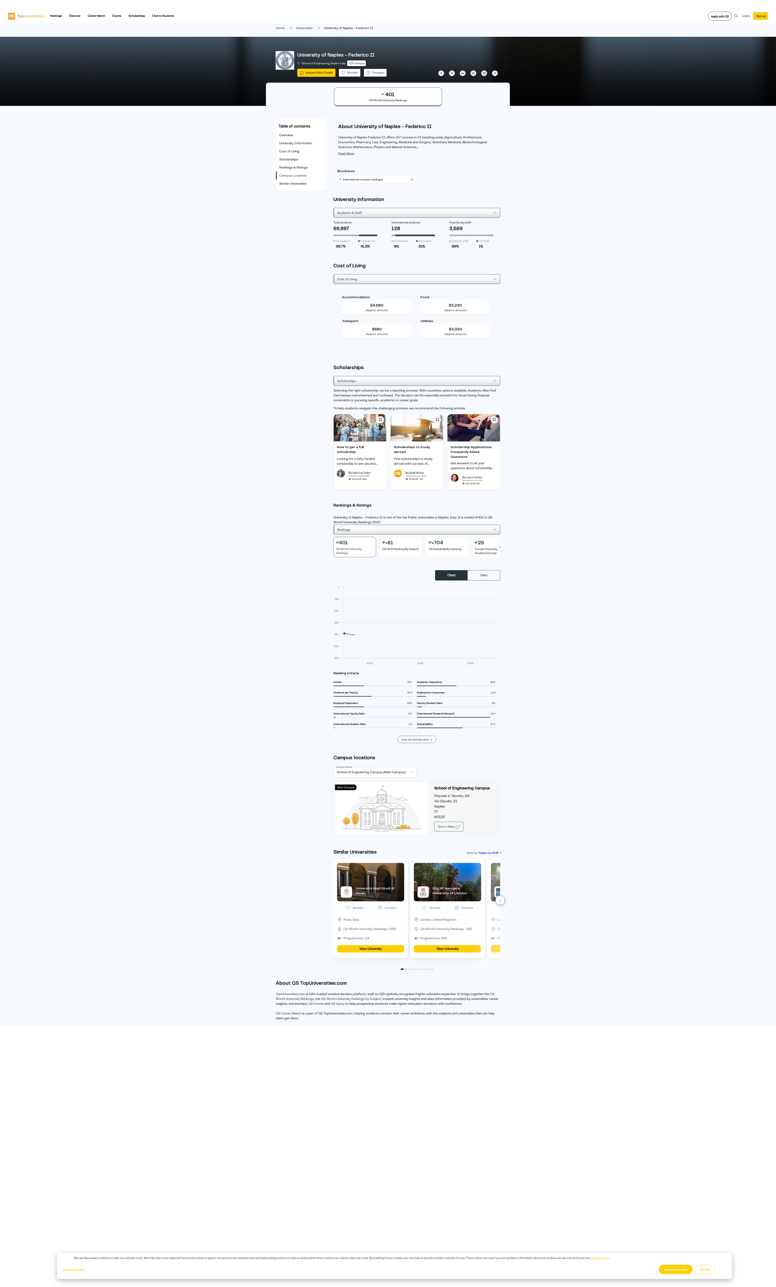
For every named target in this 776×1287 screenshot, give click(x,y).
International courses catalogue (363, 179)
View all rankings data (415, 739)
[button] (500, 900)
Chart (451, 575)
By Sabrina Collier (360, 473)
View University (371, 949)
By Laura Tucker (472, 477)
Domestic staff (460, 241)
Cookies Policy (600, 1258)
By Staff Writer (415, 473)
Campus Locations (293, 176)
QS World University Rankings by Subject (351, 999)
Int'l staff (484, 241)
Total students (342, 222)
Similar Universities (293, 184)
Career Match (96, 16)
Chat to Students (163, 16)
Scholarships (137, 16)
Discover (74, 16)
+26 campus (356, 63)
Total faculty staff (460, 222)
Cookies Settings (73, 1269)
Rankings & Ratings (293, 167)
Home (280, 28)
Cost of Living (289, 151)
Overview (286, 135)
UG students (343, 241)
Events (116, 16)
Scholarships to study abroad (412, 449)
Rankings (56, 16)
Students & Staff (349, 213)
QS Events (316, 1004)
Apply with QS (720, 16)
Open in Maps (446, 826)
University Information (295, 143)
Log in (746, 16)
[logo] (25, 16)
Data (484, 575)
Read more (346, 154)
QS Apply (338, 1004)
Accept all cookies (675, 1269)
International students (405, 222)
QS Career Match (288, 1013)
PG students (367, 241)
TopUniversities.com (290, 994)
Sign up (760, 16)
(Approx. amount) (377, 310)
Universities (304, 28)
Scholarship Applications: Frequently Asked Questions (471, 452)
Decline (705, 1269)
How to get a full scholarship (350, 449)
